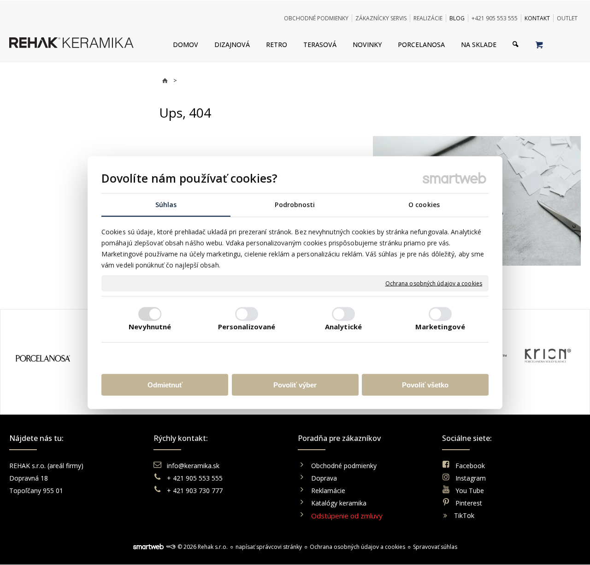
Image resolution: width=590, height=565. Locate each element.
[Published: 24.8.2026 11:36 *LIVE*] (170, 547)
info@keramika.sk (193, 465)
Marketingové (440, 326)
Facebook (470, 465)
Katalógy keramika (338, 503)
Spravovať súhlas (435, 547)
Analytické (343, 326)
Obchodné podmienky (344, 465)
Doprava (324, 478)
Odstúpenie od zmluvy (347, 515)
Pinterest (468, 503)
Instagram (470, 478)
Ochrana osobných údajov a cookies (433, 283)
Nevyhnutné (150, 326)
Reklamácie (329, 490)
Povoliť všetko (425, 384)
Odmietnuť (165, 384)
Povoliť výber (295, 384)
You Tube (469, 490)
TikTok (464, 515)
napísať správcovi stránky (269, 547)
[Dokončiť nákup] (539, 44)
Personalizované (247, 326)
